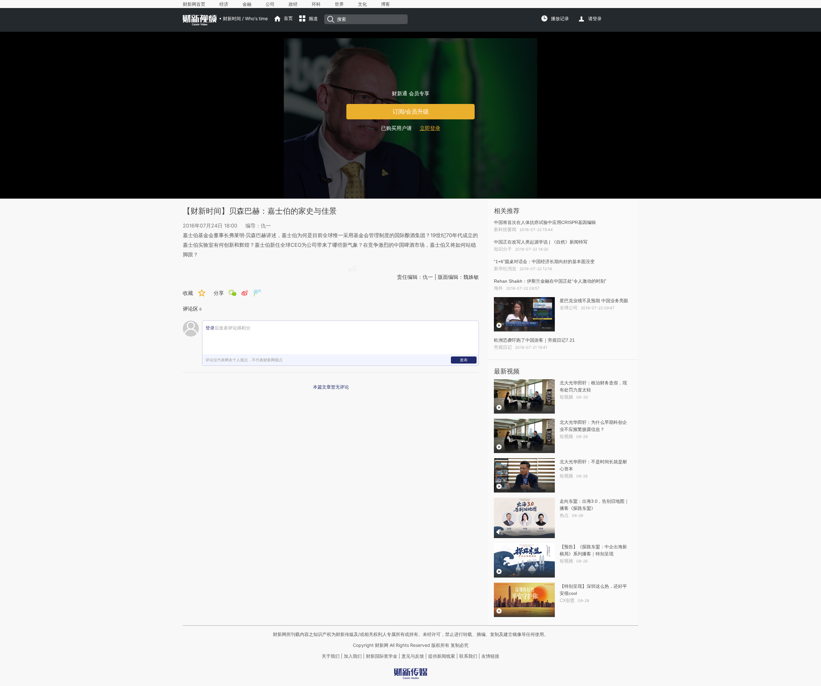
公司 (270, 4)
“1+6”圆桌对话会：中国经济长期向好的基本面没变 (544, 261)
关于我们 (331, 656)
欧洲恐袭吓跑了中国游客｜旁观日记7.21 (534, 340)
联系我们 (468, 656)
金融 (246, 4)
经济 (223, 4)
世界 (339, 4)
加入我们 (353, 656)
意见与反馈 (413, 656)
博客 (385, 4)
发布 (464, 359)
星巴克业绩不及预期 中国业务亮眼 (594, 300)
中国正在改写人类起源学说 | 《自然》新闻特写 (541, 241)
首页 (288, 18)
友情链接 (490, 656)
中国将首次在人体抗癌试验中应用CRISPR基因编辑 (545, 222)
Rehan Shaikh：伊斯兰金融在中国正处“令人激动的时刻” (550, 281)
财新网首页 (194, 4)
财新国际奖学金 (381, 656)
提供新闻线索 (441, 656)
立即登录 (430, 128)
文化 (362, 4)
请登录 (595, 18)
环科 (316, 4)
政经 (293, 4)
